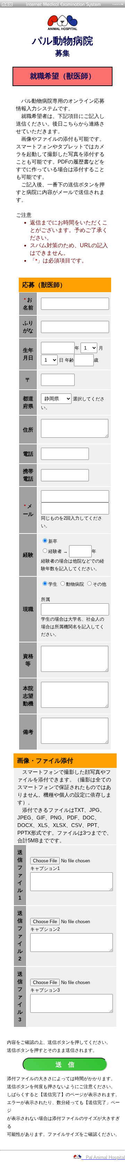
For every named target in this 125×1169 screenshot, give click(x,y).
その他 (99, 584)
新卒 (52, 541)
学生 (53, 584)
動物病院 (75, 584)
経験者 (55, 551)
